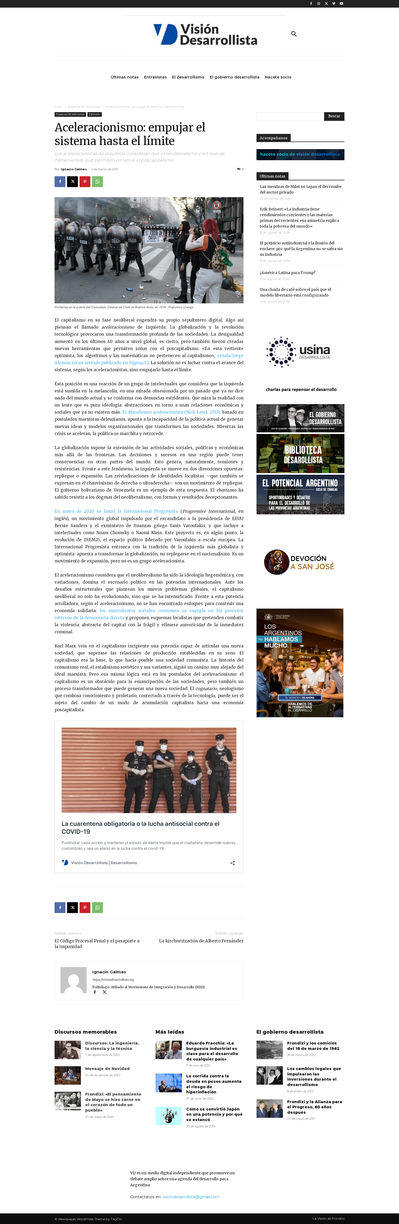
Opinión (94, 114)
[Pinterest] (85, 181)
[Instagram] (319, 4)
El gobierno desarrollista (290, 1032)
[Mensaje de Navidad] (68, 1075)
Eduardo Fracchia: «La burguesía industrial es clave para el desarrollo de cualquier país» (212, 1051)
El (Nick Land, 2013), (171, 412)
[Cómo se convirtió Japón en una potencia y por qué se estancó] (169, 1116)
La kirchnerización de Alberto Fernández (201, 940)
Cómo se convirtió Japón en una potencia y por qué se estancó (214, 1114)
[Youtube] (341, 4)
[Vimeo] (334, 4)
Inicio (59, 107)
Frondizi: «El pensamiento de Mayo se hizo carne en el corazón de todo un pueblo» (113, 1102)
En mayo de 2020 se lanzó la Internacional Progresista (116, 511)
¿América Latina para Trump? (287, 272)
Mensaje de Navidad (107, 1068)
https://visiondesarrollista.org (113, 979)
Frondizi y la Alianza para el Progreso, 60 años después (314, 1107)
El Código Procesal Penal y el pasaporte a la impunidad (97, 943)
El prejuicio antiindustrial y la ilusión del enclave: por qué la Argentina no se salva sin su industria (301, 249)
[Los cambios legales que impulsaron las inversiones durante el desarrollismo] (269, 1075)
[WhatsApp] (97, 181)
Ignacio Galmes (74, 169)
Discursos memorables (86, 1032)
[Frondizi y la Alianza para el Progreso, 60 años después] (269, 1108)
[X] (326, 4)
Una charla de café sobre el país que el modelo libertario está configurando (295, 292)
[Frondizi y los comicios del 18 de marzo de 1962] (269, 1050)
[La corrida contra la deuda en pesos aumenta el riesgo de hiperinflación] (169, 1083)
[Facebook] (311, 4)
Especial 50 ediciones (84, 107)
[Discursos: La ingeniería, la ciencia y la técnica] (68, 1050)
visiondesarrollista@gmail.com (190, 1196)
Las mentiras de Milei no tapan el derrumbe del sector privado (300, 189)
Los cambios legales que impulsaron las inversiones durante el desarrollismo (314, 1076)
